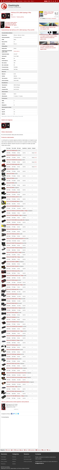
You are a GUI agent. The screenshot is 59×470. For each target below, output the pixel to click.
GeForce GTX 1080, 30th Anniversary (14, 391)
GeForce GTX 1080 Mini (11, 317)
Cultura (25, 1)
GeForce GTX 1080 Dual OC (12, 150)
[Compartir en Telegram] (18, 413)
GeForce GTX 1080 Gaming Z (12, 280)
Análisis (14, 463)
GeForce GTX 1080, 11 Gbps (12, 386)
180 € (36, 152)
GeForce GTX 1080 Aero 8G (12, 192)
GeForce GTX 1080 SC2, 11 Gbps (13, 340)
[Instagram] (51, 1)
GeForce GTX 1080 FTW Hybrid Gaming (14, 247)
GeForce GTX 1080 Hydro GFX (12, 289)
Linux (49, 450)
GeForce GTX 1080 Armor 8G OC (13, 233)
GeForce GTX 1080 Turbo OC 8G (13, 363)
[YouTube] (53, 1)
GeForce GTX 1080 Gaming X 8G (13, 164)
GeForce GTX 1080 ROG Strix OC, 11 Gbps (15, 331)
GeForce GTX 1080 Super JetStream (14, 354)
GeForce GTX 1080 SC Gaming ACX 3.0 (14, 335)
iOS (13, 450)
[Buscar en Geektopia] (57, 1)
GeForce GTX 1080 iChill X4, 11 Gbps (14, 307)
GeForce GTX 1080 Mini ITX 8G (13, 321)
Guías (29, 1)
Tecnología (13, 1)
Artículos (14, 459)
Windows (39, 450)
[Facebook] (49, 1)
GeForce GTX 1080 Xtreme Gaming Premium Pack (16, 372)
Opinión (14, 461)
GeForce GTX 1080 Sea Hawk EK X (13, 349)
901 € (36, 166)
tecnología (49, 18)
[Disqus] (19, 433)
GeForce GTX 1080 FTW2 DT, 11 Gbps (14, 252)
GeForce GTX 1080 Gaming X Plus (21, 12)
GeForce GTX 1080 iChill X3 (12, 294)
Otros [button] (32, 1)
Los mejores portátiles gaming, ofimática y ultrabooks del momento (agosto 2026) (48, 48)
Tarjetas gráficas (20, 16)
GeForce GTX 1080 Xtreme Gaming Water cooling (16, 377)
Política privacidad (28, 461)
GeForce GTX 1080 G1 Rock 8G (13, 266)
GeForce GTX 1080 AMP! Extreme (13, 206)
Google (17, 450)
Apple (22, 450)
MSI (12, 14)
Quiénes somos (27, 456)
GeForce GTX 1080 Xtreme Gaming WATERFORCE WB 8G (18, 382)
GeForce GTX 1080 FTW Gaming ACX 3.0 (15, 243)
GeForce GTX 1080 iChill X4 (12, 303)
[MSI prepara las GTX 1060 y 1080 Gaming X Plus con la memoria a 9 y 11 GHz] (3, 407)
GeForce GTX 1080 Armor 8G (12, 229)
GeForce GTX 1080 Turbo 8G (12, 358)
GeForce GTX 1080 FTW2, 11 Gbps (13, 256)
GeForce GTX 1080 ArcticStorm (13, 224)
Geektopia (8, 1)
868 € (36, 162)
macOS (44, 450)
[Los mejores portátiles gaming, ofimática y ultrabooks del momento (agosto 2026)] (49, 43)
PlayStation (32, 450)
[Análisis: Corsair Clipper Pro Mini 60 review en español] (41, 14)
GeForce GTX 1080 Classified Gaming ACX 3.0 (16, 238)
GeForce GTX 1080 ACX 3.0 (12, 155)
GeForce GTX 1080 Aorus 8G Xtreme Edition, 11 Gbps (17, 210)
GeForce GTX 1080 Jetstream (12, 312)
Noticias (14, 456)
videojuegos (54, 18)
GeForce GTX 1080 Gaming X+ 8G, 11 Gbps (15, 275)
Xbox (26, 450)
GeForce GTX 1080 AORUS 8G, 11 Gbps (14, 215)
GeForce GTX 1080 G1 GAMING (13, 261)
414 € (36, 157)
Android (8, 450)
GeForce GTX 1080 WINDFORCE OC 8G (14, 368)
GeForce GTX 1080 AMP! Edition (13, 201)
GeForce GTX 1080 (10, 169)
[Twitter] (55, 1)
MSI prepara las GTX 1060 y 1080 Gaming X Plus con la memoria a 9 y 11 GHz (12, 406)
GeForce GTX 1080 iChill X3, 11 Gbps (14, 298)
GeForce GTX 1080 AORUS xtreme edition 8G (15, 219)
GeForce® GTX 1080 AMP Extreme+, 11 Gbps (15, 395)
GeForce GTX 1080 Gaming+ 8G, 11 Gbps (15, 284)
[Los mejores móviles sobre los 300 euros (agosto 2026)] (49, 24)
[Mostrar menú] (1, 1)
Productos (13, 16)
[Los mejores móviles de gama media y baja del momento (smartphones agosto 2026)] (49, 32)
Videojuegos (20, 1)
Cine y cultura (4, 461)
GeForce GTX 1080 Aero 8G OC (13, 196)
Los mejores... (7, 27)
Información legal (27, 459)
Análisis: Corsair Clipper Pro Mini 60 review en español (49, 13)
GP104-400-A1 (16, 51)
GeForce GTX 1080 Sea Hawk (12, 344)
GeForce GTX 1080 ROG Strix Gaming (14, 159)
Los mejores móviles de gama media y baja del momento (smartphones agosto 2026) (48, 37)
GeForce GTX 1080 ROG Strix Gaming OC (15, 326)
